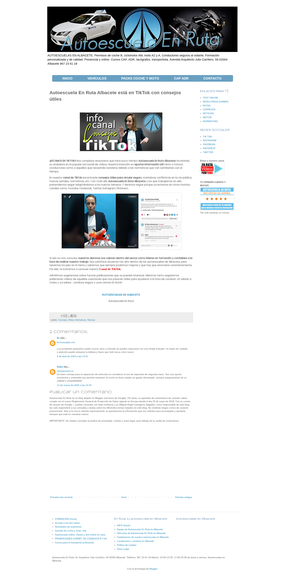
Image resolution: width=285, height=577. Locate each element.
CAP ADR (181, 78)
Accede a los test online (67, 523)
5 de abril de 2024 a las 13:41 (72, 356)
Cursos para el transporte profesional (74, 542)
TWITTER (208, 152)
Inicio (124, 497)
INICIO (67, 78)
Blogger (153, 568)
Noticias (91, 320)
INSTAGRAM (209, 140)
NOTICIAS (208, 113)
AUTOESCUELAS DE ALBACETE (121, 295)
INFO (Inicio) (123, 525)
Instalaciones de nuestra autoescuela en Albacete (143, 537)
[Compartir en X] (68, 315)
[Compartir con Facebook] (72, 315)
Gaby (60, 366)
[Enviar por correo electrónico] (62, 315)
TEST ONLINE (210, 97)
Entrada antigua (183, 497)
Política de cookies (126, 545)
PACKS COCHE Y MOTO (140, 78)
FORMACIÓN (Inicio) (66, 519)
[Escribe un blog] (65, 315)
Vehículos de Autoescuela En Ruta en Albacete (141, 533)
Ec (58, 338)
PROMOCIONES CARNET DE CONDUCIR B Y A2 (81, 538)
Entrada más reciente (61, 497)
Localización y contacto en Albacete (135, 541)
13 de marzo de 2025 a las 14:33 (74, 385)
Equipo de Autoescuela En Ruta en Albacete (140, 529)
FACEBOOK (209, 144)
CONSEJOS (209, 109)
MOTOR (207, 117)
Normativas (80, 320)
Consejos (62, 320)
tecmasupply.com (66, 342)
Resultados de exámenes (68, 526)
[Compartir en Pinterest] (75, 315)
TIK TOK (207, 136)
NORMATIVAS (210, 121)
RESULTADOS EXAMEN (215, 101)
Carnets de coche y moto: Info (70, 530)
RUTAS (206, 105)
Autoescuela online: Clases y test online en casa (80, 534)
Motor (71, 320)
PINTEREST (209, 148)
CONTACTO (212, 78)
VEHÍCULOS (96, 78)
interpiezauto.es (65, 371)
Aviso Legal (123, 549)
